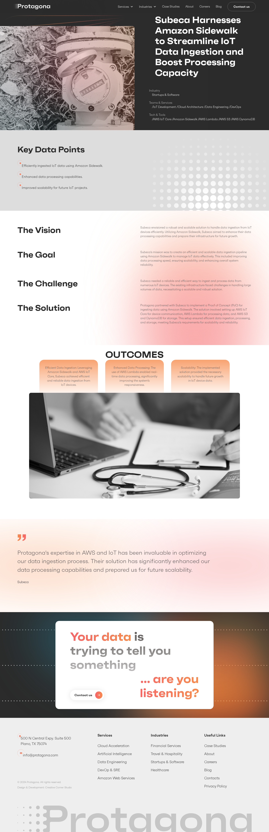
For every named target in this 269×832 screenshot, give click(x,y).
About (189, 6)
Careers (204, 6)
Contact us (241, 6)
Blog (219, 6)
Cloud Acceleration (113, 745)
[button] (125, 6)
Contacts (212, 778)
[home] (32, 6)
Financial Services (166, 745)
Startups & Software (167, 762)
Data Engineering (112, 762)
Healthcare (160, 770)
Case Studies (171, 6)
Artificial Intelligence (115, 753)
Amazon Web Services (116, 778)
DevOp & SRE (109, 770)
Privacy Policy (215, 786)
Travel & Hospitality (166, 753)
